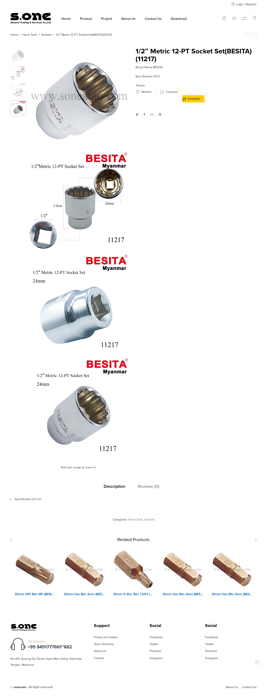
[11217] (78, 457)
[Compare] (244, 19)
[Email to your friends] (152, 114)
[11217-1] (78, 354)
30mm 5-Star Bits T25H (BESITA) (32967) (133, 594)
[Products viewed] (257, 662)
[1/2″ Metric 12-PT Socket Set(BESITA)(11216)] (246, 34)
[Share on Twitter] (137, 114)
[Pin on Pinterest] (160, 114)
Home (14, 35)
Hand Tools (30, 35)
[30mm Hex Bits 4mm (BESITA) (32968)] (182, 569)
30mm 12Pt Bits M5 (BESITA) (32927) (35, 594)
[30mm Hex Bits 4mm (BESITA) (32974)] (232, 569)
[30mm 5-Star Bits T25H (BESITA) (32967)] (133, 569)
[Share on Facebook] (144, 114)
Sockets (46, 35)
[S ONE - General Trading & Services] (30, 19)
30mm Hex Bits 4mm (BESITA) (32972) (84, 594)
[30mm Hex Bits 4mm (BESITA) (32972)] (84, 569)
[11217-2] (78, 250)
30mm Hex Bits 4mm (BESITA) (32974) (232, 594)
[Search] (254, 19)
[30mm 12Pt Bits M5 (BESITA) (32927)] (35, 569)
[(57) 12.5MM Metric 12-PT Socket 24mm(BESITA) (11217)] (18, 55)
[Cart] (224, 19)
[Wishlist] (234, 19)
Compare (194, 99)
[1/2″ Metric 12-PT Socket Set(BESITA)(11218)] (254, 34)
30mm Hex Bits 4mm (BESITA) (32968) (182, 594)
